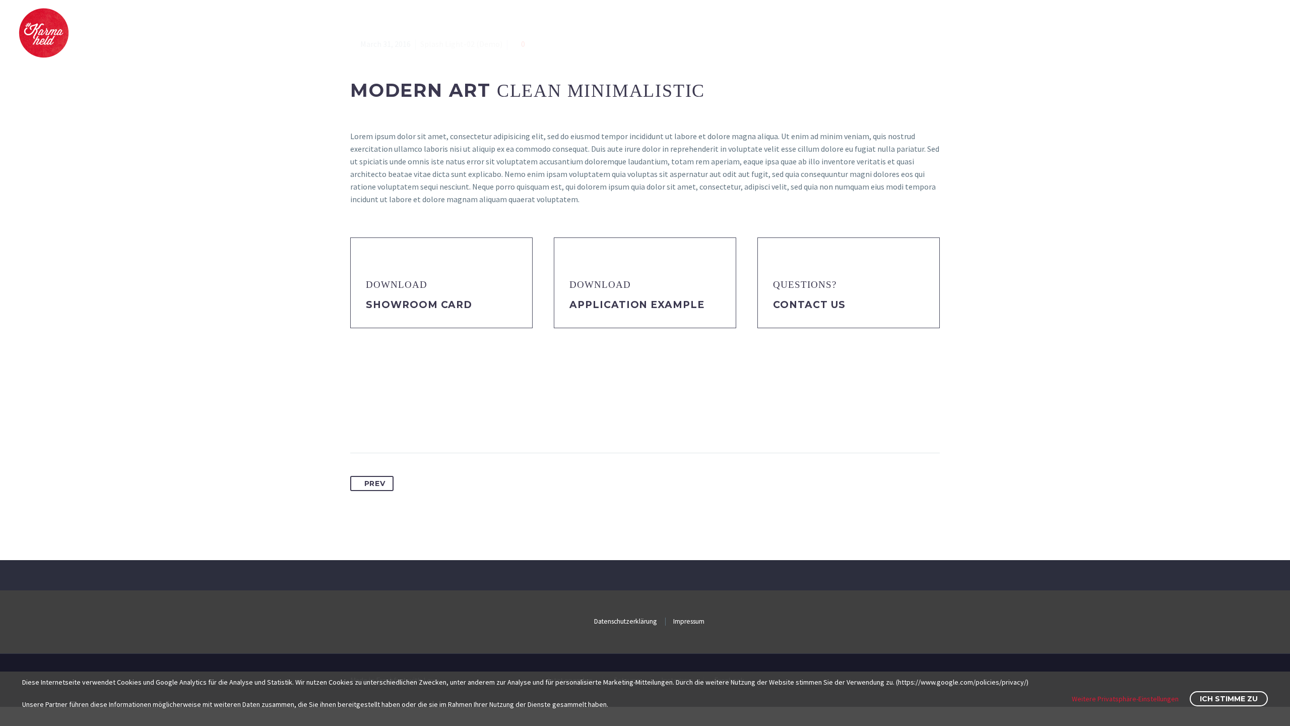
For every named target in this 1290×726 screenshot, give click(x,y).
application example (636, 305)
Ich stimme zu (1229, 698)
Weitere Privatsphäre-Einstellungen (1125, 698)
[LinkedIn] (433, 421)
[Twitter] (377, 421)
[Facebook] (359, 421)
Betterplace (1188, 32)
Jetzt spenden (1111, 32)
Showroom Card (419, 305)
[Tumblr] (415, 421)
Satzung (1253, 32)
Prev (374, 483)
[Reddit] (452, 421)
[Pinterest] (396, 421)
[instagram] (1258, 621)
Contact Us (809, 305)
